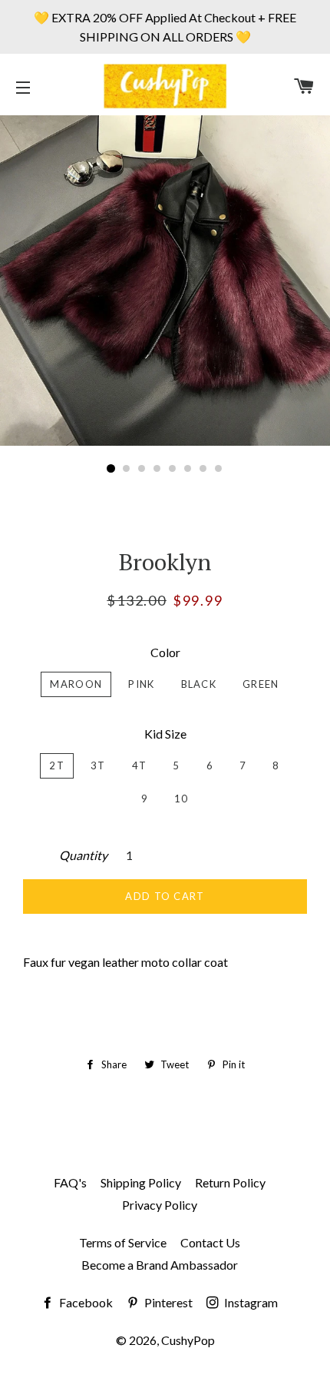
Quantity (83, 855)
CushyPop (188, 1340)
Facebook (85, 1302)
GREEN (261, 684)
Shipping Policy (141, 1182)
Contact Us (210, 1242)
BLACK (199, 684)
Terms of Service (123, 1242)
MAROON (76, 684)
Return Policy (230, 1182)
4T (139, 765)
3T (98, 765)
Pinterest (167, 1302)
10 (181, 798)
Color (165, 652)
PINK (141, 684)
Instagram (250, 1302)
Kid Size (165, 733)
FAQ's (70, 1182)
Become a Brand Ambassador (159, 1264)
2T (56, 765)
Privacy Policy (159, 1204)
